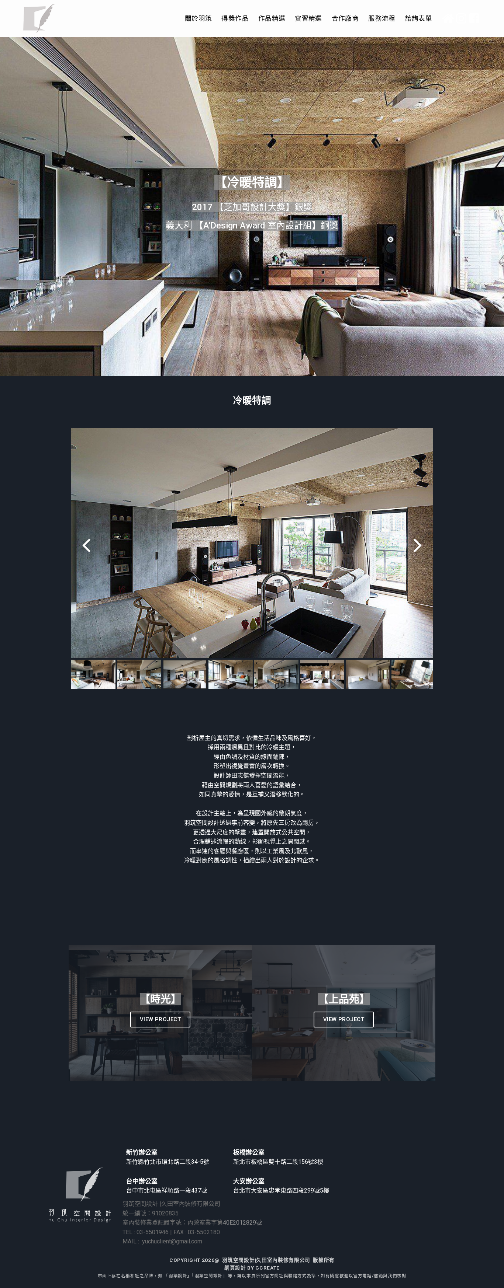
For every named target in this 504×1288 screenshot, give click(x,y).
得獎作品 (234, 18)
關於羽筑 (198, 18)
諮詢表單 (418, 18)
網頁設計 (235, 1268)
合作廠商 (345, 18)
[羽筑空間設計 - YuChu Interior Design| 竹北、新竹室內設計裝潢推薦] (39, 18)
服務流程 (381, 18)
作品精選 (271, 18)
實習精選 (308, 18)
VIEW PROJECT (160, 1019)
